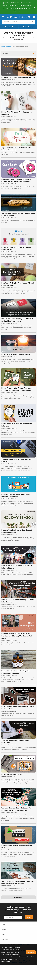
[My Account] (28, 17)
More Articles (18, 897)
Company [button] (5, 940)
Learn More (30, 957)
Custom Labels (28, 27)
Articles (8, 47)
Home (3, 47)
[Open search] (33, 22)
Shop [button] (3, 924)
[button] (3, 17)
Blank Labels (9, 27)
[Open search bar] (7, 17)
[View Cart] (33, 17)
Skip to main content (7, 9)
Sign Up (29, 917)
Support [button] (4, 934)
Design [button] (4, 929)
